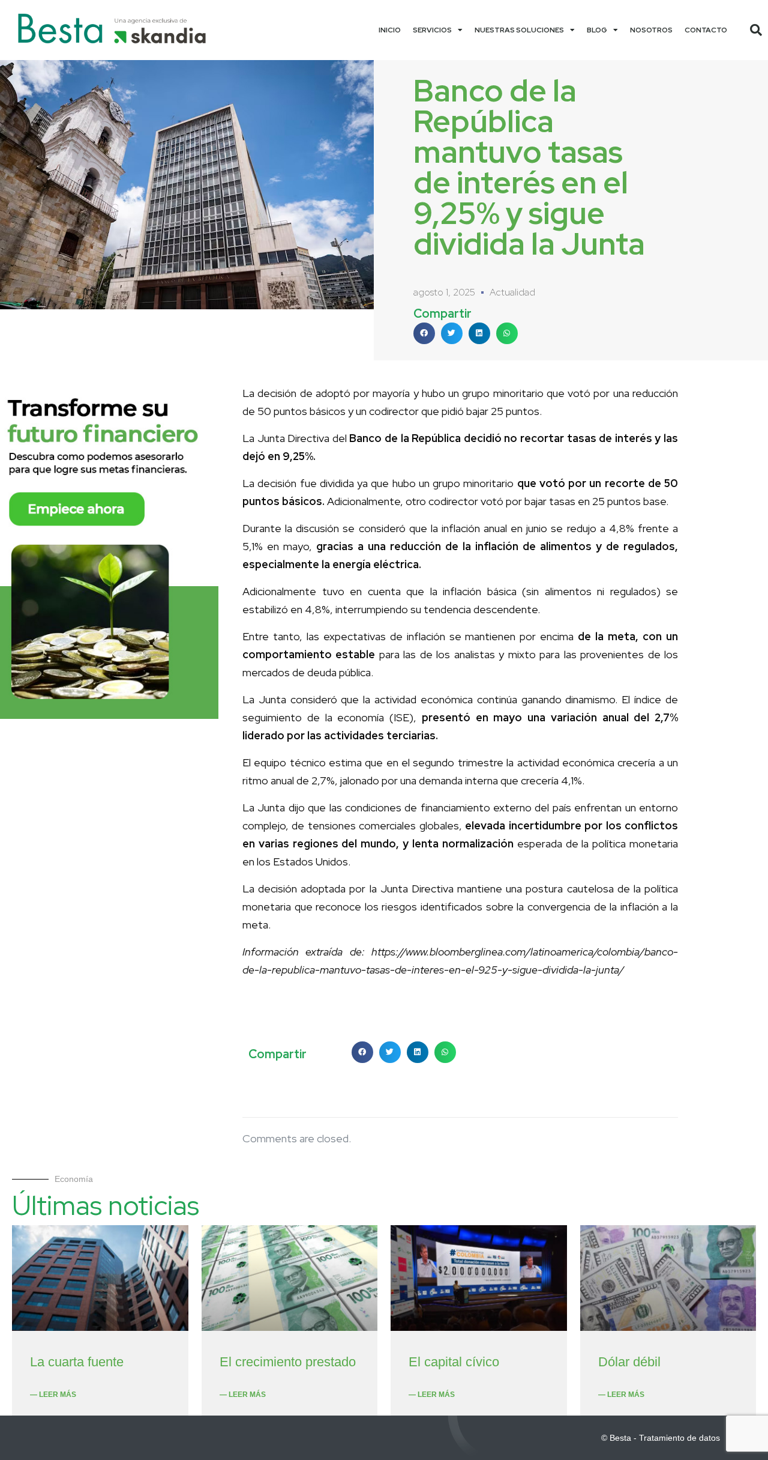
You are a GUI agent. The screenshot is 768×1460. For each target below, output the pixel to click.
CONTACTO (706, 30)
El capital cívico (454, 1361)
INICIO (390, 30)
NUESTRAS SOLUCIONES (519, 30)
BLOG (597, 30)
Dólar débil (629, 1361)
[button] (756, 30)
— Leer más (53, 1394)
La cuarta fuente (77, 1361)
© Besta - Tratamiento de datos (660, 1438)
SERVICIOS (432, 30)
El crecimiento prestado (288, 1361)
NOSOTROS (651, 30)
